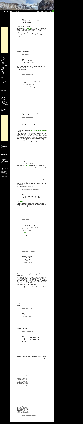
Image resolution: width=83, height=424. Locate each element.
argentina (6, 80)
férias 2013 (3, 98)
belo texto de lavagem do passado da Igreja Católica (38, 130)
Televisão (35, 415)
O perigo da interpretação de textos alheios (31, 259)
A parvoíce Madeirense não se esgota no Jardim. (31, 196)
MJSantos (2, 163)
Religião (23, 19)
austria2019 (3, 82)
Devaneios (2, 63)
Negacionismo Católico (31, 124)
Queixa (2, 70)
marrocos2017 (3, 102)
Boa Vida (2, 57)
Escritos (38, 11)
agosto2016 (3, 80)
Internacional (3, 100)
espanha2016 (3, 91)
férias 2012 (3, 97)
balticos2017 (3, 84)
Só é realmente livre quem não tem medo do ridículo (10, 11)
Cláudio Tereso (3, 148)
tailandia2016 (3, 111)
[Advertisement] (4, 40)
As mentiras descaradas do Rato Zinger (31, 82)
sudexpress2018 (3, 110)
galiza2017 (6, 99)
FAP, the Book (2, 67)
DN (22, 122)
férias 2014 (3, 99)
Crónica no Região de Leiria (4, 60)
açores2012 (6, 82)
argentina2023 (3, 81)
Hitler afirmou (31, 91)
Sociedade (27, 54)
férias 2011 (3, 96)
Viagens (42, 11)
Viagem (2, 73)
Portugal (24, 331)
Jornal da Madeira (22, 201)
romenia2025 (3, 107)
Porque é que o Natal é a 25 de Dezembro (32, 21)
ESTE (27, 284)
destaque (3, 90)
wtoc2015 (4, 112)
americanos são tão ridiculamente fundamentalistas (25, 232)
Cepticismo (2, 58)
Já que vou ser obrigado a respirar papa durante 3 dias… (32, 339)
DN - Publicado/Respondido (26, 256)
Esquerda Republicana (29, 89)
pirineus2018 (3, 104)
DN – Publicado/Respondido (4, 65)
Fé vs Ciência (26, 162)
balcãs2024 (3, 83)
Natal (22, 28)
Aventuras (45, 11)
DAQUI (20, 71)
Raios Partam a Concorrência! (28, 61)
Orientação (2, 68)
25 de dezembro (29, 28)
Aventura (2, 56)
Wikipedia (21, 26)
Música (6, 102)
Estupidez (24, 74)
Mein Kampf (22, 113)
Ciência (2, 59)
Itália (5, 100)
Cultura (2, 62)
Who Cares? (2, 74)
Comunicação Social (25, 189)
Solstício (28, 29)
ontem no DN (28, 165)
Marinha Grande (3, 101)
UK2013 (2, 112)
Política (2, 69)
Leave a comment (31, 84)
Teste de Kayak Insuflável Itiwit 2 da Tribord (4, 154)
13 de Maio (26, 315)
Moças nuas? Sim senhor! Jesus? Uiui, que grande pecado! (31, 227)
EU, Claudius (50, 11)
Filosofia (30, 189)
